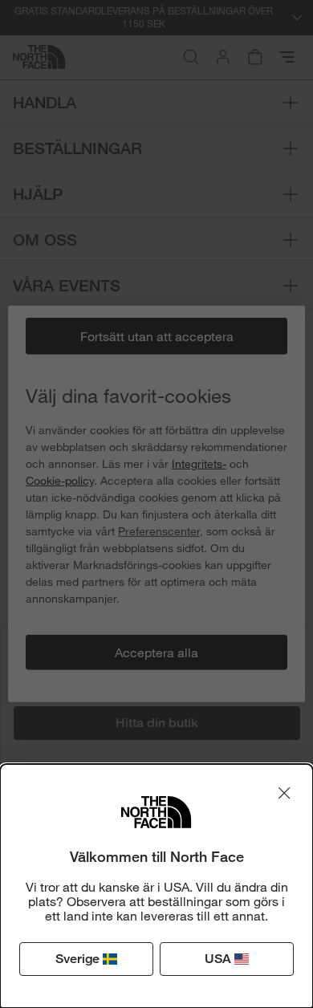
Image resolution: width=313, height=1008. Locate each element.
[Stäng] (284, 793)
